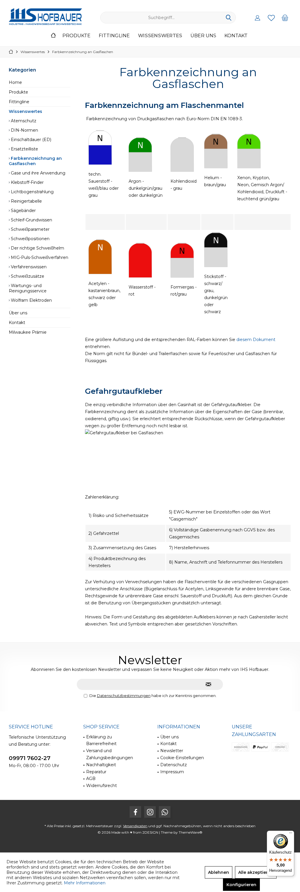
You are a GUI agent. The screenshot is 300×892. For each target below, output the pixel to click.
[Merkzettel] (271, 17)
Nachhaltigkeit (101, 764)
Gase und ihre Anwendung (37, 173)
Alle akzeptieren (255, 872)
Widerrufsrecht (101, 785)
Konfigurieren (241, 884)
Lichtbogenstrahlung (32, 191)
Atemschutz (23, 120)
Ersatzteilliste (24, 149)
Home (15, 82)
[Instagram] (150, 812)
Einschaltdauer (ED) (30, 139)
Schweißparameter (30, 229)
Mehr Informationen (84, 883)
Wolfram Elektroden (31, 300)
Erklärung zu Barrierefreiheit (101, 740)
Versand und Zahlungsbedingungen (109, 754)
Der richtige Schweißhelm (37, 248)
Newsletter (171, 750)
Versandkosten (135, 826)
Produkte (18, 92)
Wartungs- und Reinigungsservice (28, 288)
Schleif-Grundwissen (31, 220)
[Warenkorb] (285, 17)
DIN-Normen (24, 130)
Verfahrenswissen (28, 266)
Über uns (18, 313)
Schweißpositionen (30, 238)
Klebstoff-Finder (27, 182)
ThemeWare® (190, 832)
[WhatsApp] (165, 812)
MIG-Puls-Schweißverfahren (39, 257)
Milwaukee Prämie (28, 332)
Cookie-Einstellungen (182, 757)
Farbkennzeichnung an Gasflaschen (35, 161)
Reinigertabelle (26, 201)
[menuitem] (285, 17)
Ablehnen (218, 872)
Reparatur (96, 771)
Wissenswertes (25, 111)
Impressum (172, 771)
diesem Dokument (255, 339)
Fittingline (19, 101)
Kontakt (17, 322)
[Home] (53, 35)
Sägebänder (23, 210)
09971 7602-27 (29, 758)
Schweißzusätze (27, 276)
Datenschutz (173, 764)
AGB (91, 778)
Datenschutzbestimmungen (124, 695)
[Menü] (290, 834)
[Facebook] (135, 812)
